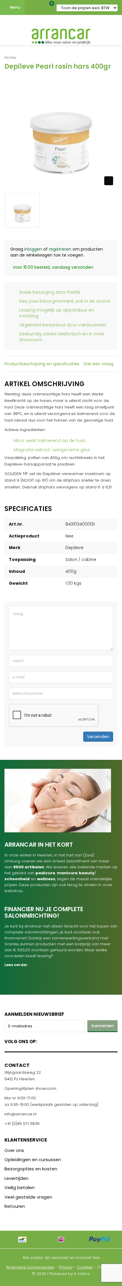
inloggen (33, 249)
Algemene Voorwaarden (30, 1267)
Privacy (66, 1267)
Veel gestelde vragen (28, 1197)
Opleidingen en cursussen (32, 1159)
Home (10, 57)
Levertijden (16, 1178)
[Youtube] (54, 1040)
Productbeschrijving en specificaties (41, 364)
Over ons (14, 1150)
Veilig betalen (19, 1187)
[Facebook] (43, 1040)
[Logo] (61, 35)
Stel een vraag (98, 364)
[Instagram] (64, 1040)
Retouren (14, 1206)
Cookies (85, 1267)
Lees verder (16, 965)
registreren (60, 249)
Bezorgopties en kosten (30, 1169)
